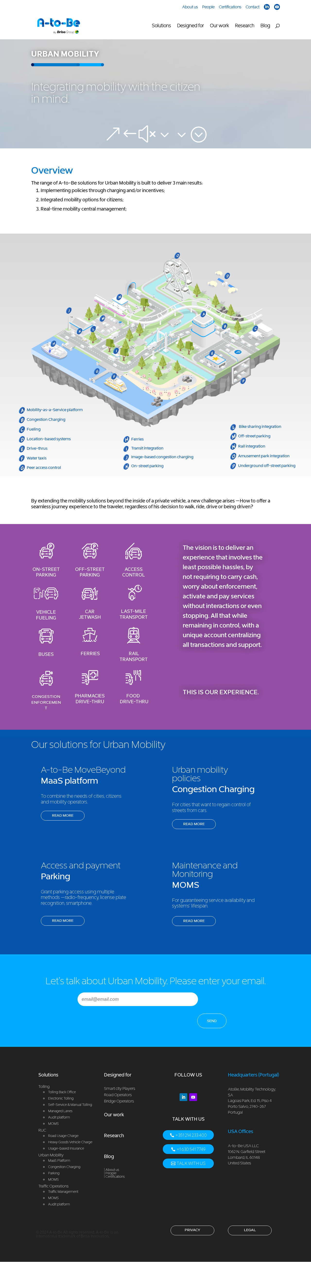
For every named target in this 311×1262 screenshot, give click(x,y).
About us (190, 7)
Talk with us (191, 1163)
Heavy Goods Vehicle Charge (70, 1142)
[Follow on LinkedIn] (183, 1097)
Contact (252, 7)
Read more (62, 815)
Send (212, 1020)
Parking (54, 1173)
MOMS (53, 1179)
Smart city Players (119, 1088)
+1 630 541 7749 (191, 1149)
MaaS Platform (59, 1160)
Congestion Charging (64, 1167)
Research (244, 26)
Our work (219, 26)
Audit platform (59, 1204)
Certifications (230, 7)
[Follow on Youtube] (193, 1097)
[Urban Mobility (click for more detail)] (155, 426)
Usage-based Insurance (66, 1148)
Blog (265, 26)
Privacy (192, 1230)
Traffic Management (63, 1191)
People (208, 7)
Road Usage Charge (63, 1136)
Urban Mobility (51, 1154)
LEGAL (250, 1230)
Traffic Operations (53, 1186)
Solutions (161, 26)
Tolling (44, 1086)
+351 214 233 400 (191, 1135)
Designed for (190, 26)
